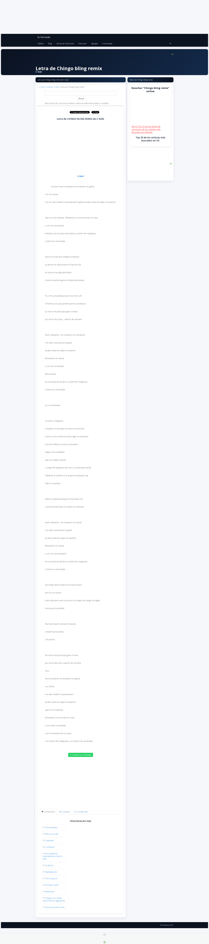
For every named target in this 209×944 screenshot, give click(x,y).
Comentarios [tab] (49, 811)
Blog (50, 43)
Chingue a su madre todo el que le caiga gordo (54, 899)
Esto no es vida (51, 834)
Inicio (42, 87)
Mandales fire (51, 872)
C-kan (56, 87)
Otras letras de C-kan (80, 821)
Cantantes (49, 840)
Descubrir (82, 43)
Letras (49, 87)
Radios (41, 43)
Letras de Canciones (65, 43)
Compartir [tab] (65, 811)
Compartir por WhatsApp (81, 755)
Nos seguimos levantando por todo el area (52, 856)
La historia (49, 847)
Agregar (94, 43)
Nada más (49, 891)
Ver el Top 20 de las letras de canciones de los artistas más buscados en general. (145, 129)
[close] (104, 934)
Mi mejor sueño (52, 885)
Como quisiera (51, 827)
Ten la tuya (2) (51, 878)
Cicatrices (49, 865)
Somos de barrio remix (55, 907)
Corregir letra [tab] (82, 811)
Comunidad (107, 43)
